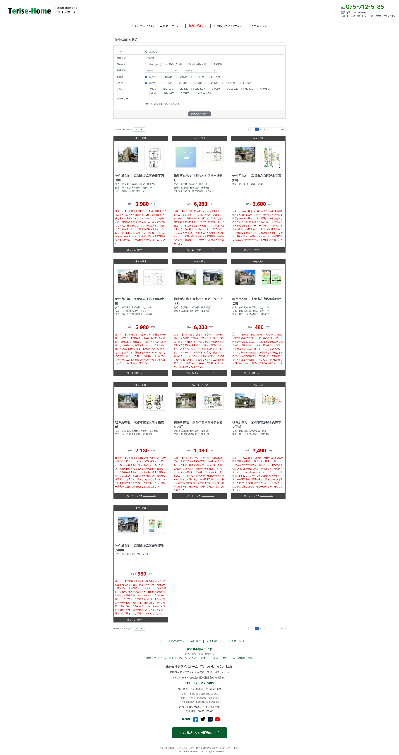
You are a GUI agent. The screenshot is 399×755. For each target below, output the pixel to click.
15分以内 (215, 77)
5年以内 (198, 83)
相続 (225, 657)
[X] (202, 719)
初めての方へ (176, 641)
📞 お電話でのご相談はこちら (199, 733)
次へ (282, 129)
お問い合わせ (215, 641)
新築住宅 (151, 657)
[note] (210, 719)
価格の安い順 (155, 64)
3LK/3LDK (232, 88)
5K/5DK (152, 92)
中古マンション (187, 657)
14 (277, 129)
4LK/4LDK (265, 88)
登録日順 (218, 64)
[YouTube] (217, 719)
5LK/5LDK (169, 92)
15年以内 (230, 83)
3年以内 (183, 83)
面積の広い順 (175, 64)
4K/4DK (249, 88)
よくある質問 (237, 641)
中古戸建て (167, 657)
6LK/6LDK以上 (203, 92)
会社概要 (195, 641)
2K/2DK (184, 88)
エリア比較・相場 (243, 657)
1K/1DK (152, 88)
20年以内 (246, 83)
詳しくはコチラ (134, 249)
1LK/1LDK (168, 88)
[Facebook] (195, 719)
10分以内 (199, 77)
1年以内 (168, 83)
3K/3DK (216, 88)
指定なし (153, 51)
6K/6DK (185, 92)
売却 (215, 657)
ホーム (159, 641)
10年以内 (214, 83)
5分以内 (183, 77)
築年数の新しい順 (198, 64)
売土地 (204, 657)
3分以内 (168, 77)
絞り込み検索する (199, 114)
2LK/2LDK (200, 88)
